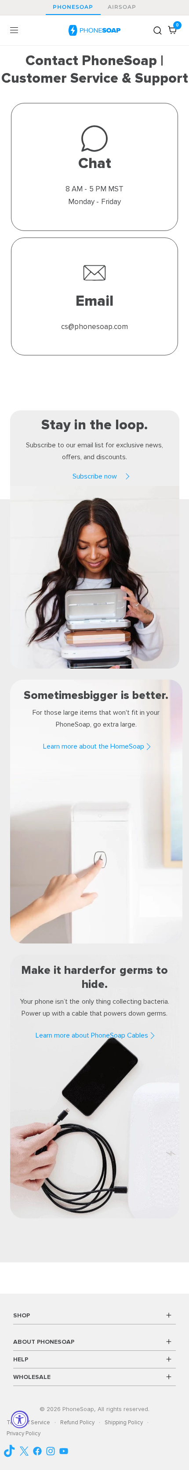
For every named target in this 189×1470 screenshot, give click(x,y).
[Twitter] (24, 1451)
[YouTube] (11, 1450)
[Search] (157, 30)
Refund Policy (77, 1422)
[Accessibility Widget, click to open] (20, 1419)
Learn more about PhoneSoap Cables (92, 1035)
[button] (94, 476)
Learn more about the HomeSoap (93, 746)
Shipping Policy (124, 1422)
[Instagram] (50, 1451)
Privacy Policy (23, 1433)
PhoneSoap (73, 7)
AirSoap (122, 7)
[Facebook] (37, 1451)
